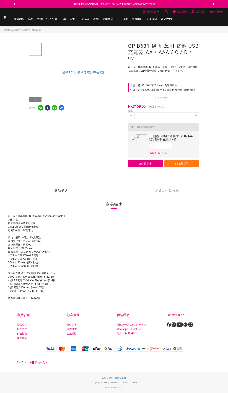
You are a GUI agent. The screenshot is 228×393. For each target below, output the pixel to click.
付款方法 (22, 329)
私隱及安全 (107, 378)
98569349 (135, 329)
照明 (40, 19)
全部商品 (8, 29)
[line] (40, 108)
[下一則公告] (213, 4)
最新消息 (19, 19)
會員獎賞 (137, 19)
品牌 (96, 19)
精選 (31, 19)
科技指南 (22, 333)
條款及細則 (120, 378)
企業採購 (151, 19)
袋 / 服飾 (51, 19)
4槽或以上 (35, 29)
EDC (63, 19)
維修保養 (72, 324)
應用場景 (107, 19)
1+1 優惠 (122, 19)
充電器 (24, 29)
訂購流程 (22, 324)
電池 (72, 19)
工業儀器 (84, 19)
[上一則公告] (14, 4)
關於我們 (166, 19)
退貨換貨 (72, 329)
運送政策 (22, 338)
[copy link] (61, 108)
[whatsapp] (54, 108)
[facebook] (47, 108)
